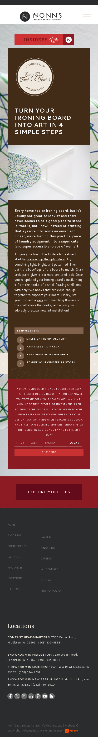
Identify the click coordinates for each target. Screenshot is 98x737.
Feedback (13, 589)
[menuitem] (84, 14)
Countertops (17, 546)
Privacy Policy (51, 591)
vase (40, 300)
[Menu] (84, 14)
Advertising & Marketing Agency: (42, 730)
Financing (48, 548)
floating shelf (64, 284)
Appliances (15, 567)
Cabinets (13, 557)
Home (11, 525)
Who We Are (49, 569)
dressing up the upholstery (46, 259)
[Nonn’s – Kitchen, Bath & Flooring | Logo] (40, 14)
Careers (46, 558)
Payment (47, 537)
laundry (25, 241)
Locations (15, 578)
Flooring (14, 535)
